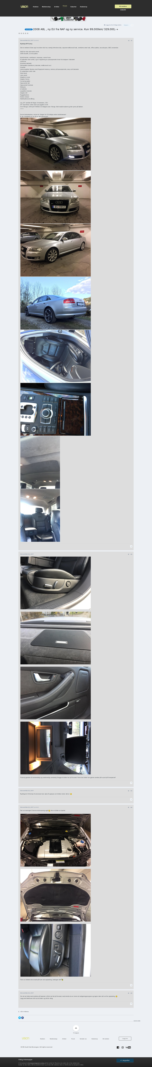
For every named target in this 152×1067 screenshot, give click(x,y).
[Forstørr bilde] (71, 794)
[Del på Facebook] (22, 1017)
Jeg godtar (126, 1060)
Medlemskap (46, 6)
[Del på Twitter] (19, 1017)
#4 (131, 807)
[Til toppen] (76, 1028)
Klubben (36, 6)
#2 (131, 554)
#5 (131, 993)
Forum (65, 6)
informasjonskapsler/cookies (36, 1063)
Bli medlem (123, 6)
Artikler (56, 6)
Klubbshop (83, 6)
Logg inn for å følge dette (113, 25)
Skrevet (27, 40)
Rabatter (74, 6)
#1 (131, 40)
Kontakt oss (83, 1039)
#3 (131, 790)
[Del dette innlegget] (128, 40)
